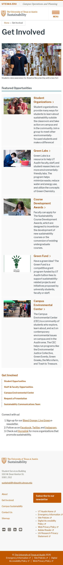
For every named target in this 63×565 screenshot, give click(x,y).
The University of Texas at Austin (30, 555)
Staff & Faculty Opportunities (18, 387)
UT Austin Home (45, 511)
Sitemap (6, 518)
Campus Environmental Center (43, 305)
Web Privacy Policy (47, 527)
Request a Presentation (15, 398)
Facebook (25, 427)
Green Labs (41, 150)
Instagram (51, 427)
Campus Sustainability (12, 506)
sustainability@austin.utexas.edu (17, 483)
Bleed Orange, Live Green (36, 420)
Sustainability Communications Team (22, 404)
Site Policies (43, 518)
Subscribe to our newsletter (45, 497)
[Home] (24, 13)
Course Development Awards (42, 203)
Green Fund (41, 256)
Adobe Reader (44, 530)
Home (6, 23)
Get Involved (10, 375)
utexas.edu (9, 4)
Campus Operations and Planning (40, 4)
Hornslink (23, 431)
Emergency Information (49, 514)
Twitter (36, 427)
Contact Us (7, 512)
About (4, 494)
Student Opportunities (15, 381)
